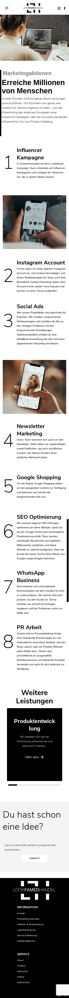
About (20, 960)
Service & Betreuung (27, 935)
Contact (34, 858)
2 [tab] (19, 786)
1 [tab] (10, 786)
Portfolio (21, 965)
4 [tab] (36, 786)
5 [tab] (45, 786)
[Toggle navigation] (7, 8)
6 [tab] (54, 786)
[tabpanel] (34, 744)
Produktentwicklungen (28, 918)
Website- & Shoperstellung (30, 924)
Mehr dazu (32, 757)
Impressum (22, 971)
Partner (20, 976)
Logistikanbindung (26, 929)
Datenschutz (23, 982)
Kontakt (21, 913)
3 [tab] (27, 786)
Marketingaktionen (26, 940)
